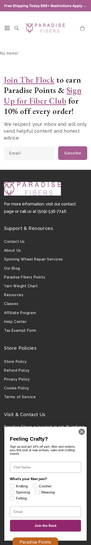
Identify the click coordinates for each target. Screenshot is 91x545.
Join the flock (45, 526)
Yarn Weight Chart (21, 286)
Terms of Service (20, 397)
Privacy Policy (17, 379)
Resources (13, 295)
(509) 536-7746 (51, 211)
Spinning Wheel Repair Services (33, 259)
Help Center (15, 322)
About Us (12, 250)
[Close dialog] (81, 432)
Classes (11, 304)
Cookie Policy (16, 388)
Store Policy (15, 362)
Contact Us (14, 242)
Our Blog (12, 268)
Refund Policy (17, 370)
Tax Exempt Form (20, 330)
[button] (7, 28)
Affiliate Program (20, 313)
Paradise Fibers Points (24, 277)
